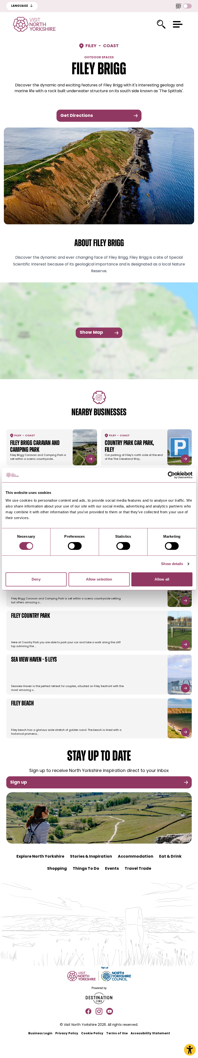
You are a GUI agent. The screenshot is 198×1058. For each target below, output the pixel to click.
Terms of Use (117, 1033)
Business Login (40, 1033)
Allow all (162, 579)
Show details (172, 564)
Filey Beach (22, 703)
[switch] (75, 546)
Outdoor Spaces (99, 57)
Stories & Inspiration (91, 857)
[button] (177, 24)
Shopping (57, 869)
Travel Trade (138, 869)
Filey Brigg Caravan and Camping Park (35, 446)
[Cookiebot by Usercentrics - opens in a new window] (171, 475)
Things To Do (86, 869)
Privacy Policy (66, 1033)
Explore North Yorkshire (40, 857)
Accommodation (135, 857)
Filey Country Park (30, 616)
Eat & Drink (170, 857)
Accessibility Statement (150, 1033)
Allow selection (99, 579)
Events (112, 869)
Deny (36, 579)
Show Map (91, 333)
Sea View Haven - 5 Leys (34, 660)
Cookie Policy (92, 1033)
